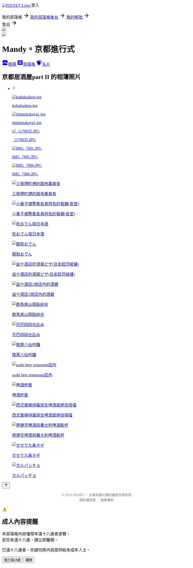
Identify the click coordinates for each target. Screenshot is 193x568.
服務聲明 (107, 500)
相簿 (12, 64)
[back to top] (6, 485)
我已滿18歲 (12, 560)
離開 (29, 560)
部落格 (29, 64)
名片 (46, 64)
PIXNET (78, 495)
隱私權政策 (87, 500)
